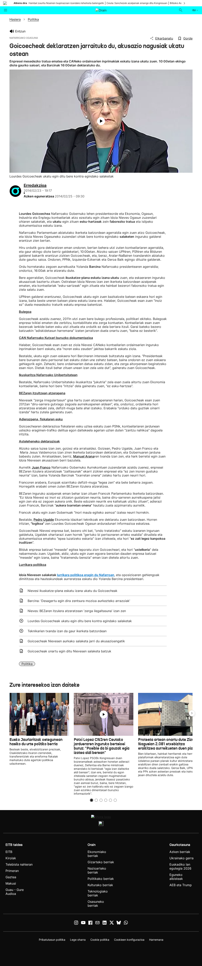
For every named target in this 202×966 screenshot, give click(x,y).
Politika (27, 664)
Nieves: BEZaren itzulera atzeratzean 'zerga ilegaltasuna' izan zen (77, 611)
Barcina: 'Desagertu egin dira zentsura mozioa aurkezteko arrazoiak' (79, 601)
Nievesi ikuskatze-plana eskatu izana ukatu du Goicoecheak (72, 591)
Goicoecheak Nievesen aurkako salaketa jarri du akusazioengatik (76, 641)
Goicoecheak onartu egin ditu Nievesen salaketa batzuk (69, 651)
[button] (192, 713)
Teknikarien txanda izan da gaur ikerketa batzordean (67, 631)
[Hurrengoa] (184, 3)
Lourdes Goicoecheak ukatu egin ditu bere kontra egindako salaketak (80, 621)
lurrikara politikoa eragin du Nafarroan (85, 575)
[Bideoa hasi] (101, 121)
